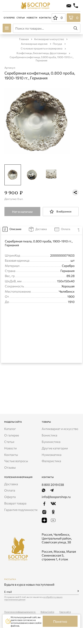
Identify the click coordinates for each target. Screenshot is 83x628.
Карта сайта (65, 612)
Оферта (10, 497)
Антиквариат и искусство (60, 429)
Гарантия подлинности (20, 510)
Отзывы (10, 467)
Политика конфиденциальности (20, 612)
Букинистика (51, 442)
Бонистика (49, 435)
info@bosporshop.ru (56, 497)
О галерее (9, 17)
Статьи (20, 17)
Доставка (11, 484)
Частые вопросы (16, 461)
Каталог (10, 429)
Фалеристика (51, 461)
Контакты (45, 17)
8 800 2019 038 (53, 484)
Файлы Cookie (47, 612)
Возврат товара (15, 503)
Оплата (9, 490)
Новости (31, 17)
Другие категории (55, 448)
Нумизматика (51, 454)
